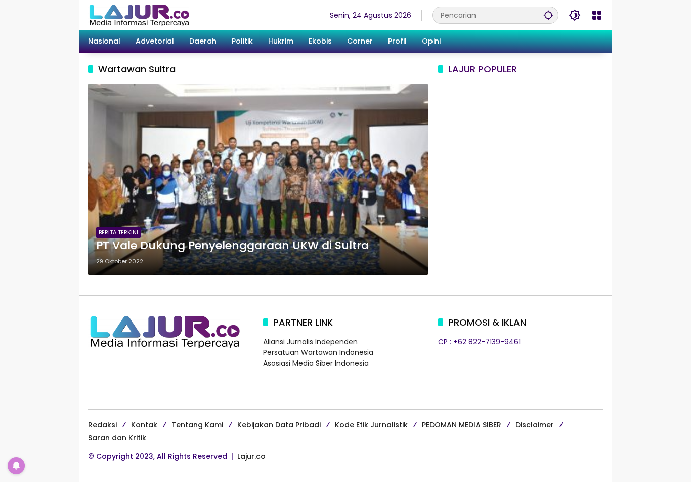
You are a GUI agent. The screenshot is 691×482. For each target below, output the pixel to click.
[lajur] (138, 15)
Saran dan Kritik (117, 438)
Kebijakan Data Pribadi (279, 425)
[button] (548, 15)
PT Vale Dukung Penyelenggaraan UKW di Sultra (232, 245)
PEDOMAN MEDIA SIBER (461, 425)
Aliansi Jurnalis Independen (310, 342)
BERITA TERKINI (118, 232)
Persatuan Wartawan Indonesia (318, 352)
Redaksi (102, 425)
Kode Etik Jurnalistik (371, 425)
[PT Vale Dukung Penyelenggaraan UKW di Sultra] (258, 179)
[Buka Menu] (597, 15)
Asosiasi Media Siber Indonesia (316, 363)
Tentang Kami (197, 425)
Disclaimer (534, 425)
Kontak (144, 425)
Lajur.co (251, 456)
